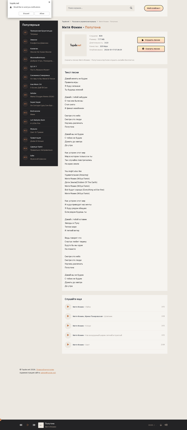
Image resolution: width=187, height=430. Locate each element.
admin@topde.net (48, 373)
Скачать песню (153, 49)
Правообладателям (45, 370)
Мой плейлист (153, 8)
